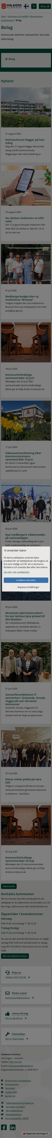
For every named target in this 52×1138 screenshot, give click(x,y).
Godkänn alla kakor (26, 580)
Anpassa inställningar (28, 587)
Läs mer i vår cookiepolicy (16, 572)
